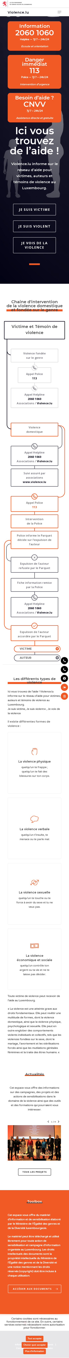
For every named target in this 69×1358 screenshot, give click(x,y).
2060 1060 (34, 457)
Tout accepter (35, 1338)
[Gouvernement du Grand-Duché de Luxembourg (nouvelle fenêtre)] (34, 4)
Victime (26, 648)
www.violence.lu (34, 482)
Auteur (25, 657)
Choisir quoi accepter (34, 1345)
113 (34, 507)
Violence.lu (18, 12)
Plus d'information (34, 1351)
